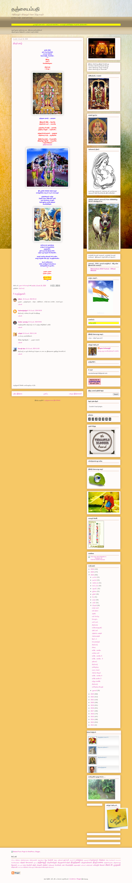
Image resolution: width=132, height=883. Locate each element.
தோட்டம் (94, 639)
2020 (92, 702)
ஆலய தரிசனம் (58, 860)
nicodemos (72, 879)
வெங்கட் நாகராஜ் (23, 322)
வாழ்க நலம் (95, 608)
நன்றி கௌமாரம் (47, 144)
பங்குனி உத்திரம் (42, 865)
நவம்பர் (94, 580)
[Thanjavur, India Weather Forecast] (97, 558)
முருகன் (117, 865)
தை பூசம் (20, 865)
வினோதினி (20, 867)
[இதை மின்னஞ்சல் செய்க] (51, 286)
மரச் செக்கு (95, 616)
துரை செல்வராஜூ (105, 348)
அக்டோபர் (95, 583)
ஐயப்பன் (66, 860)
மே (93, 597)
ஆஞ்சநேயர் (41, 860)
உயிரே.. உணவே (96, 650)
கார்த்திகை (79, 860)
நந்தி (34, 865)
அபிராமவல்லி (33, 860)
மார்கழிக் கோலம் (99, 865)
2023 (92, 694)
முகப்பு (46, 394)
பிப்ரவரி (94, 605)
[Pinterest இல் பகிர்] (59, 286)
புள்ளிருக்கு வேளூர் (97, 687)
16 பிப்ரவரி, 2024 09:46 (35, 322)
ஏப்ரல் (94, 600)
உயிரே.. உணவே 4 (97, 675)
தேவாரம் (14, 865)
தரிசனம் (94, 661)
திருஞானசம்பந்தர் (64, 862)
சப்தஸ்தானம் (93, 860)
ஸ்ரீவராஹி (45, 867)
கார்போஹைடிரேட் (97, 627)
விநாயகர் (14, 867)
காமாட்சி (72, 860)
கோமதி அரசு (21, 348)
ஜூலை (94, 591)
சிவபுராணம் (118, 860)
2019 (92, 705)
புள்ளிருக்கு (95, 667)
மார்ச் (94, 602)
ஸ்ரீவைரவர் (51, 867)
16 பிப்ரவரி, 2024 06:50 (35, 310)
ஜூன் (94, 594)
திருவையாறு (117, 862)
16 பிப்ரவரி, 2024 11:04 (29, 333)
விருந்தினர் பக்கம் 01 (103, 737)
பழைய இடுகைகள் (75, 394)
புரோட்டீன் (95, 630)
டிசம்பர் (94, 577)
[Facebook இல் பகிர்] (57, 286)
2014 (92, 719)
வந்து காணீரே (96, 681)
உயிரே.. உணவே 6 (97, 656)
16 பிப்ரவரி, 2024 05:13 (29, 299)
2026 (92, 569)
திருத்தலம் (75, 862)
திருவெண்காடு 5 (102, 757)
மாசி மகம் (95, 622)
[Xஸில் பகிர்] (55, 286)
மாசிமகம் (83, 865)
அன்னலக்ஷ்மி (96, 636)
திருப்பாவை (98, 862)
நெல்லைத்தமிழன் (23, 310)
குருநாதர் (86, 860)
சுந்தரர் (22, 862)
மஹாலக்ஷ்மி (77, 865)
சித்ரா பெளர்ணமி (110, 860)
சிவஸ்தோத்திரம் (15, 862)
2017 (92, 711)
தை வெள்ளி (27, 865)
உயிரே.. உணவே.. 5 (97, 658)
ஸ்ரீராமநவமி (38, 867)
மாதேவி (20, 333)
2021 (92, 699)
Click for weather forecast (98, 559)
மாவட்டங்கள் (96, 670)
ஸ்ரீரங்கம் (25, 867)
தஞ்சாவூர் (42, 862)
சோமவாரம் (29, 862)
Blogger (79, 879)
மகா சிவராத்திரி (67, 865)
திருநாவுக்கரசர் (86, 862)
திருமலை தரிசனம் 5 (103, 747)
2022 (92, 697)
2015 (92, 716)
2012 (92, 725)
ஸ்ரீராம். (20, 299)
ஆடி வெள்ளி (48, 860)
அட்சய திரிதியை (15, 860)
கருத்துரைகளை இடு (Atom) (52, 400)
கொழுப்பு (94, 619)
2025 (92, 572)
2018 (92, 708)
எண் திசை (95, 611)
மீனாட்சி (109, 865)
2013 (92, 722)
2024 (92, 575)
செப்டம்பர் (95, 585)
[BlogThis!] (53, 286)
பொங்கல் (58, 865)
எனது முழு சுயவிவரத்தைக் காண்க (108, 351)
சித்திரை (102, 860)
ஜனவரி (94, 690)
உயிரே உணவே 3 (96, 678)
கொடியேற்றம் (96, 642)
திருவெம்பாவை (108, 862)
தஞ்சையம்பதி (25, 8)
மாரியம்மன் (89, 865)
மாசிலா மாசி (95, 653)
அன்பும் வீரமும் (96, 673)
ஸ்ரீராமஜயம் (32, 867)
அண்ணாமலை (25, 860)
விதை (94, 647)
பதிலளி (20, 304)
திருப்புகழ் (21, 288)
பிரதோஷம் (51, 865)
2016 (92, 714)
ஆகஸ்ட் (94, 588)
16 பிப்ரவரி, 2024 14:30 (32, 348)
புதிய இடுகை (17, 394)
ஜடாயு (35, 862)
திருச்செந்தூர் (52, 862)
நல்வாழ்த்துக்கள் (102, 767)
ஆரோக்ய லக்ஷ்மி (97, 633)
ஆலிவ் (94, 613)
